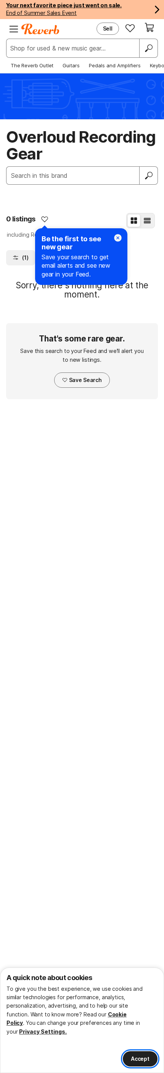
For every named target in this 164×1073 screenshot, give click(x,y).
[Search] (148, 48)
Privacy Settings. (43, 1031)
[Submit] (149, 175)
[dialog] (82, 1020)
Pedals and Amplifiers (115, 65)
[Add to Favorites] (45, 219)
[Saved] (130, 28)
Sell (108, 28)
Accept (140, 1058)
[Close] (117, 237)
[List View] (147, 221)
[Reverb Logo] (40, 29)
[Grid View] (134, 221)
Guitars (71, 65)
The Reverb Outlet (32, 65)
